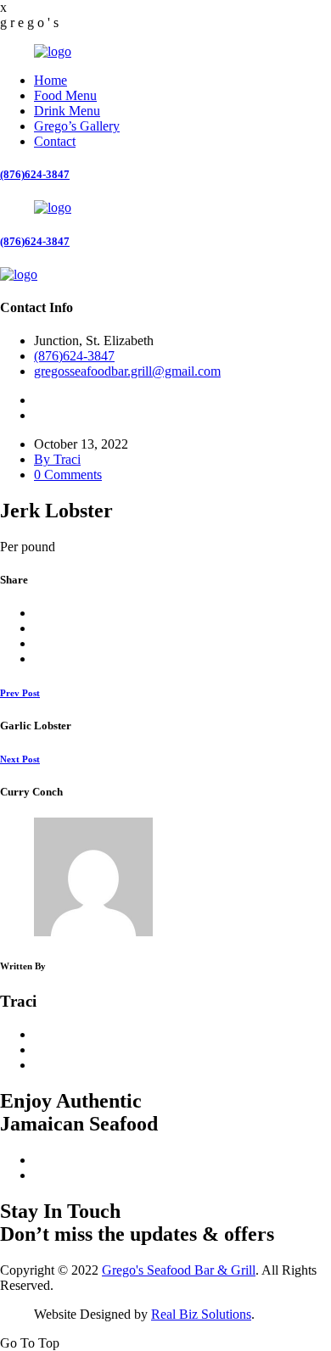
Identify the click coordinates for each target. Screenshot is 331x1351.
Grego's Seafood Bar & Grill (178, 1270)
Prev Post (20, 693)
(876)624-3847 (35, 174)
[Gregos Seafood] (52, 51)
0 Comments (68, 474)
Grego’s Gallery (77, 126)
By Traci (57, 459)
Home (50, 80)
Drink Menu (67, 110)
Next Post (20, 759)
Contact (55, 141)
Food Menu (65, 95)
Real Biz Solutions (201, 1314)
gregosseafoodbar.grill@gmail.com (127, 371)
